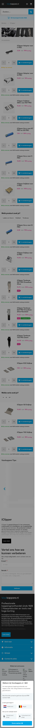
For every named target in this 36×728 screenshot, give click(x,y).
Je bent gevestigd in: (8, 703)
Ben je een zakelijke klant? (9, 712)
